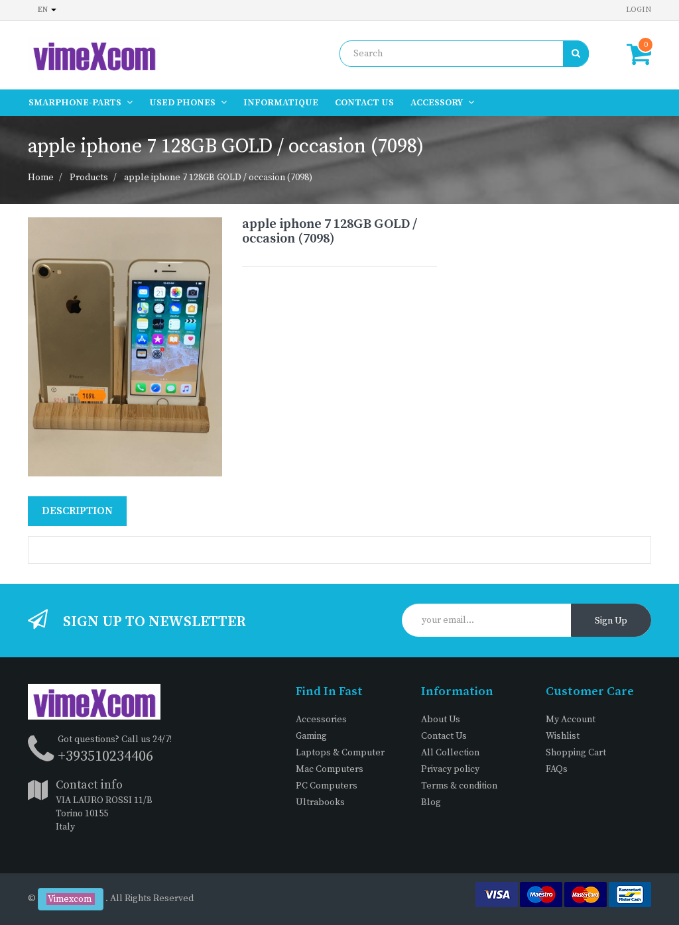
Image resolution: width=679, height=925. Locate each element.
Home (41, 178)
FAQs (557, 769)
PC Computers (326, 786)
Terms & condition (459, 786)
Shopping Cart (576, 753)
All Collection (450, 753)
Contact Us (444, 736)
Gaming (311, 736)
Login (638, 10)
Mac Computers (329, 769)
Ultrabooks (320, 802)
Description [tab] (77, 510)
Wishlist (563, 736)
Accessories (321, 720)
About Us (440, 720)
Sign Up (611, 621)
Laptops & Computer (340, 753)
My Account (570, 720)
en (44, 10)
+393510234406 (105, 756)
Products (89, 178)
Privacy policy (450, 769)
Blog (431, 802)
